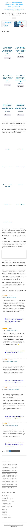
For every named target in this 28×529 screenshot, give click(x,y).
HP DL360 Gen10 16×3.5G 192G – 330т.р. (9, 465)
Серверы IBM (4, 512)
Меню (14, 18)
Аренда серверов (5, 497)
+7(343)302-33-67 (8, 13)
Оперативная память (6, 503)
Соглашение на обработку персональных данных (13, 525)
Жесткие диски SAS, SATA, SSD (8, 501)
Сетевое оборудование (7, 517)
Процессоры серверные (7, 504)
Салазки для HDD (5, 507)
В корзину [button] (7, 58)
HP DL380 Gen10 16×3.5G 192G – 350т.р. (9, 464)
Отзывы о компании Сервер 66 (10, 297)
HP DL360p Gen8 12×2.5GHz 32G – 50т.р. (9, 487)
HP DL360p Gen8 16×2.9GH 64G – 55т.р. (9, 486)
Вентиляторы (4, 500)
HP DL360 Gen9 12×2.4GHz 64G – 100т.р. (9, 478)
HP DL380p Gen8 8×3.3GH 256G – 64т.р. (9, 481)
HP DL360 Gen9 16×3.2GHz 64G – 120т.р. (9, 470)
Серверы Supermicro (6, 515)
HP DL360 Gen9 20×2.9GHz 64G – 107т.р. (9, 475)
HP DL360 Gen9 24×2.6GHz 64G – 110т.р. (9, 473)
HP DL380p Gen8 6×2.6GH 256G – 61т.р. (9, 483)
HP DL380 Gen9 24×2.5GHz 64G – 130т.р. (9, 467)
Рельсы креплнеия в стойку (7, 506)
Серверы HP (4, 511)
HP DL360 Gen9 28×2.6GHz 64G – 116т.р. (9, 472)
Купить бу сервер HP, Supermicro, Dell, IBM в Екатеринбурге (14, 5)
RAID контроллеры (5, 495)
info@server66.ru (15, 15)
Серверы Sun (4, 514)
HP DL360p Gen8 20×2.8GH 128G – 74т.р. (9, 479)
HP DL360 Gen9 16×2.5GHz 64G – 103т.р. (9, 476)
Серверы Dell (4, 509)
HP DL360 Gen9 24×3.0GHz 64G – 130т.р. (9, 469)
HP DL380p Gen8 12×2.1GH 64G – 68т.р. (9, 484)
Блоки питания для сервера (7, 498)
